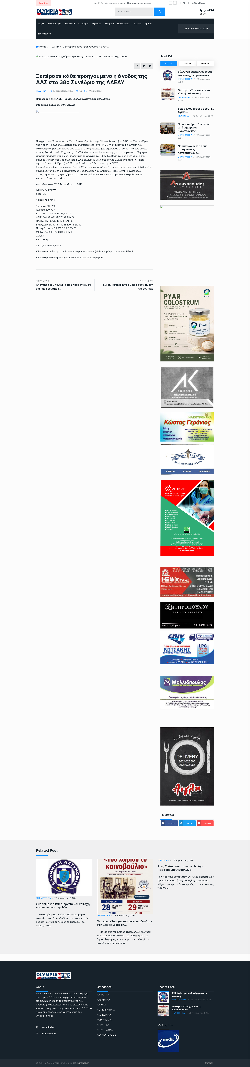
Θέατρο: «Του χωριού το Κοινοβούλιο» (186, 1008)
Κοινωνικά (70, 23)
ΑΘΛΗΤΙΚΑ (104, 999)
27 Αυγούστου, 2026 (124, 915)
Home (42, 46)
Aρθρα (148, 23)
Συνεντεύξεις (44, 33)
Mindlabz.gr (83, 1062)
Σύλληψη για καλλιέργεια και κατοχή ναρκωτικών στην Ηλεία (63, 905)
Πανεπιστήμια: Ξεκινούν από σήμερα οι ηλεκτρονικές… (194, 128)
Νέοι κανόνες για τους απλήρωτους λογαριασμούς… (192, 149)
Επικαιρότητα (54, 23)
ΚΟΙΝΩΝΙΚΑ (183, 116)
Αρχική (41, 23)
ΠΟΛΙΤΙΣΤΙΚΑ (184, 97)
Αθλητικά (109, 23)
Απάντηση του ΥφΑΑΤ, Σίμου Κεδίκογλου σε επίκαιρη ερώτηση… (63, 285)
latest (168, 64)
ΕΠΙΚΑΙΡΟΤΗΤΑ (185, 79)
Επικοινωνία (49, 1033)
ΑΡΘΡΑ (102, 1004)
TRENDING (205, 64)
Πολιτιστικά (123, 23)
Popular (187, 64)
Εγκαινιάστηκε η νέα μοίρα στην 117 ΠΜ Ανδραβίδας (128, 285)
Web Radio (48, 1027)
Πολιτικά (137, 23)
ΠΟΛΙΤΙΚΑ (55, 46)
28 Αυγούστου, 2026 (65, 898)
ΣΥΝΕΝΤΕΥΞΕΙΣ (107, 1034)
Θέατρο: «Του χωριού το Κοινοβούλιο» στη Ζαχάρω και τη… (124, 923)
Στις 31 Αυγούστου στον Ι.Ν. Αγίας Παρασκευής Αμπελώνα (82, 3)
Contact (209, 1063)
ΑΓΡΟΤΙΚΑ (103, 994)
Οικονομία (83, 23)
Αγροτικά (96, 23)
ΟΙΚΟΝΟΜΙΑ (104, 1019)
